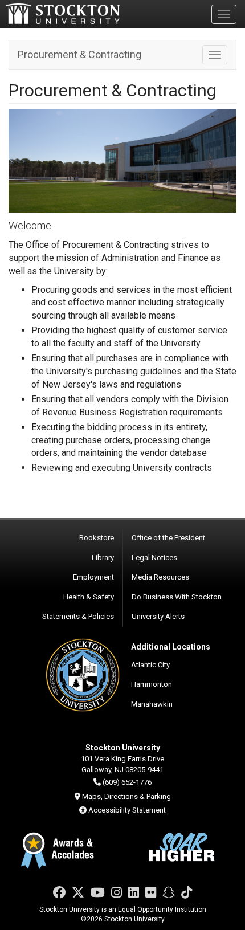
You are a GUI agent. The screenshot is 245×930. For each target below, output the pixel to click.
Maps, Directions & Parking (126, 796)
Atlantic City (150, 664)
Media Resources (160, 577)
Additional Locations (170, 646)
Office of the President (168, 537)
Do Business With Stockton (177, 597)
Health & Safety (88, 597)
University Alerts (158, 616)
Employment (93, 577)
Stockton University (63, 13)
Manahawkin (152, 704)
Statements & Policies (78, 616)
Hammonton (151, 684)
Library (103, 557)
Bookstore (96, 537)
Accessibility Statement (127, 810)
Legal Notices (154, 557)
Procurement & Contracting (79, 54)
